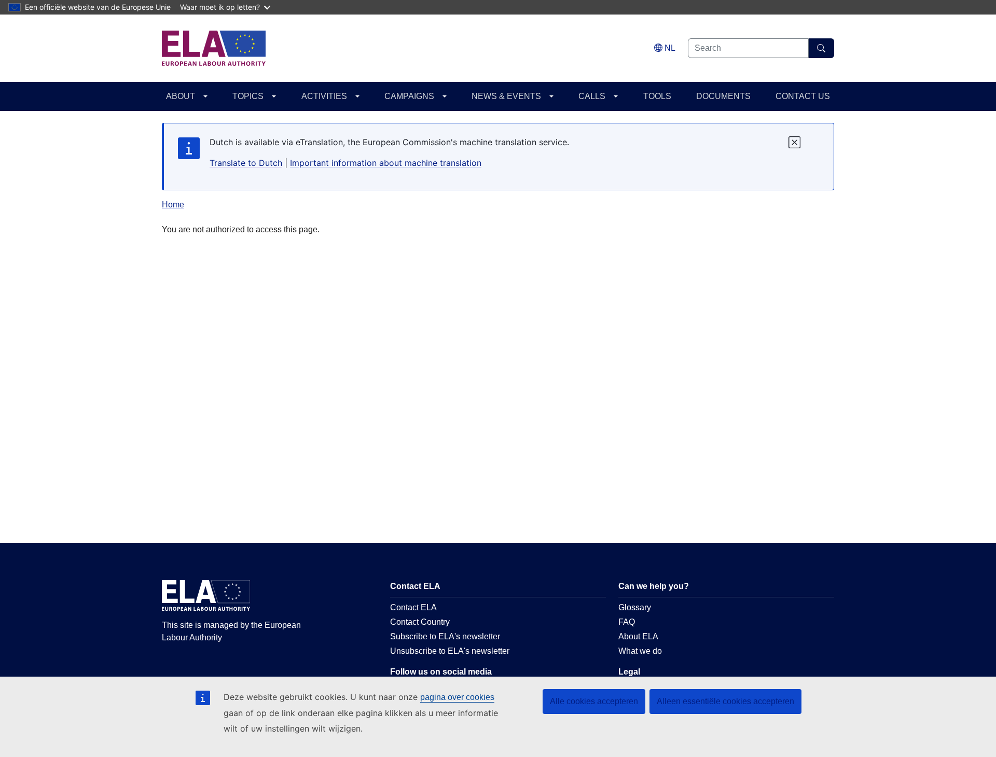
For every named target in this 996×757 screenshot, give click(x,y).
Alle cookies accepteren (594, 701)
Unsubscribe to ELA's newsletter (449, 651)
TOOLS (657, 96)
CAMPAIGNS (409, 96)
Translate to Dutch (246, 163)
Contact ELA (413, 607)
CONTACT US (803, 96)
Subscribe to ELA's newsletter (445, 636)
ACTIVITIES (324, 96)
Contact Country (420, 622)
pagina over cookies (457, 697)
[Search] (821, 48)
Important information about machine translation (385, 163)
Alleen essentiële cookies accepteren (725, 701)
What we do (640, 651)
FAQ (626, 622)
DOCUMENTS (723, 96)
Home (173, 204)
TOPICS (248, 96)
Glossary (634, 607)
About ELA (638, 636)
